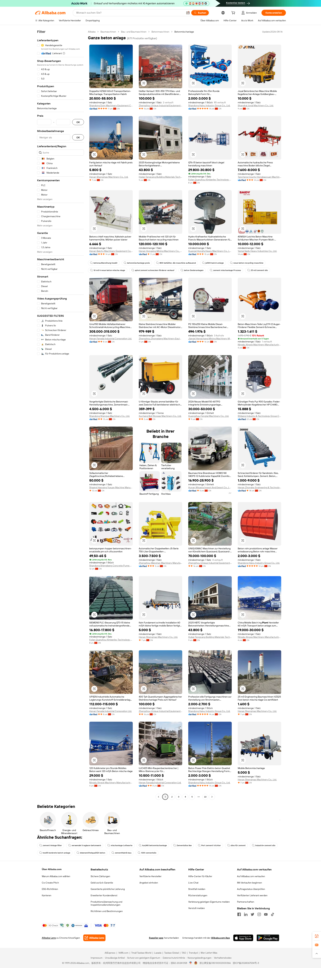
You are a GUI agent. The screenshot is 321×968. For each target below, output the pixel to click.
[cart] (233, 13)
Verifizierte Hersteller (150, 876)
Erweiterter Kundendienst (104, 895)
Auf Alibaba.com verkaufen (251, 876)
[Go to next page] (212, 797)
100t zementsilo (148, 853)
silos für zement (238, 845)
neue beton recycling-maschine (248, 263)
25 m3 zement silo (259, 270)
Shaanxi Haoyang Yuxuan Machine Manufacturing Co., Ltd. (111, 487)
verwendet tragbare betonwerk (86, 845)
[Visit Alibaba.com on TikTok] (273, 914)
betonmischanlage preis (138, 263)
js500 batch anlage (214, 263)
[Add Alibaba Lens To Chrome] (94, 937)
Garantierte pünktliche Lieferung (108, 889)
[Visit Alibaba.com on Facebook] (239, 914)
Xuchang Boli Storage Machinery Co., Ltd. (160, 416)
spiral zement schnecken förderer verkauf (154, 270)
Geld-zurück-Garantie (102, 882)
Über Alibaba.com (52, 869)
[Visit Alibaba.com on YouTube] (266, 914)
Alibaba (91, 31)
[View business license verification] (190, 963)
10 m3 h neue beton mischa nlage (109, 270)
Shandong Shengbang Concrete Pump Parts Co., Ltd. (111, 565)
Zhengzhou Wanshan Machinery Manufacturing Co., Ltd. (160, 563)
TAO (184, 952)
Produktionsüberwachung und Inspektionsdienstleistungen (106, 903)
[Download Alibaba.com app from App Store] (243, 937)
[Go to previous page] (158, 797)
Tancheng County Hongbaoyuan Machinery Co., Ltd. (259, 177)
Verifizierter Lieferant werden (252, 895)
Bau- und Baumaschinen (133, 31)
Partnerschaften (245, 901)
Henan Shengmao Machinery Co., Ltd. (108, 177)
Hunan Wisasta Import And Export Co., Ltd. (210, 487)
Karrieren (46, 895)
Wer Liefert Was (209, 952)
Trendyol (193, 952)
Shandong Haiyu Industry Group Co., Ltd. (209, 105)
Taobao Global (171, 952)
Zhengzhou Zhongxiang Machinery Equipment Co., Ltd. (160, 338)
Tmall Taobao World (141, 952)
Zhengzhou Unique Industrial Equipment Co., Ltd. (160, 105)
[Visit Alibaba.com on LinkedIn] (246, 914)
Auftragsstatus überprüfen (251, 889)
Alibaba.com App (220, 937)
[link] (316, 936)
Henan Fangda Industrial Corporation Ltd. (110, 338)
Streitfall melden (196, 889)
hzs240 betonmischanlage (154, 845)
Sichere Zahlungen (100, 876)
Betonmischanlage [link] (184, 31)
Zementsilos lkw (184, 845)
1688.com (123, 952)
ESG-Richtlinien (50, 889)
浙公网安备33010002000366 (215, 963)
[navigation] (60, 414)
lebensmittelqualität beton (92, 853)
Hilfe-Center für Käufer (200, 876)
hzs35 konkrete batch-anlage (56, 853)
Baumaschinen (108, 31)
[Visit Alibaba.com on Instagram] (259, 914)
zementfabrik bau (123, 853)
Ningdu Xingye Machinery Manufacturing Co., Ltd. (259, 344)
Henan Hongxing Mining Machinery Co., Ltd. (160, 251)
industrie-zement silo (265, 845)
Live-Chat (193, 882)
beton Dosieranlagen (193, 270)
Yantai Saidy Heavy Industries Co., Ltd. (257, 251)
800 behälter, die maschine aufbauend (177, 263)
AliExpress (110, 952)
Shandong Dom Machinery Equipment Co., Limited (111, 105)
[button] (188, 13)
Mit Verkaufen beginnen (249, 882)
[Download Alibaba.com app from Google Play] (268, 937)
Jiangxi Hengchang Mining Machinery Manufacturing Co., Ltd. (210, 338)
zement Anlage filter (52, 845)
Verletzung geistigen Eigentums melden (209, 901)
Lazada (157, 952)
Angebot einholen (148, 882)
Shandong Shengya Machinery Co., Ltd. (109, 416)
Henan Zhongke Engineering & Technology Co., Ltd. (259, 487)
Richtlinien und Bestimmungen (107, 911)
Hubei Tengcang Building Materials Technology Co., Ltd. (160, 177)
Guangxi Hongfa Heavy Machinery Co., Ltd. (210, 251)
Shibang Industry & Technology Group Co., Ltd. (259, 416)
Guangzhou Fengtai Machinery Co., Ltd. (208, 416)
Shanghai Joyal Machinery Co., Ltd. (256, 105)
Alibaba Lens (49, 937)
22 (205, 797)
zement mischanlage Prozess (227, 270)
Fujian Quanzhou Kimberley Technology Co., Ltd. (210, 179)
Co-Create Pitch (50, 882)
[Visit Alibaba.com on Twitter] (252, 914)
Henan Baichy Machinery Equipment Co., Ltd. (111, 251)
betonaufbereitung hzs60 (105, 263)
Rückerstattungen (197, 895)
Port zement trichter (211, 845)
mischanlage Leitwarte (121, 845)
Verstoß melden (196, 908)
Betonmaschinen (160, 31)
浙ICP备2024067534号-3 (246, 963)
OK (78, 122)
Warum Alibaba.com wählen (56, 876)
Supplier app (156, 937)
